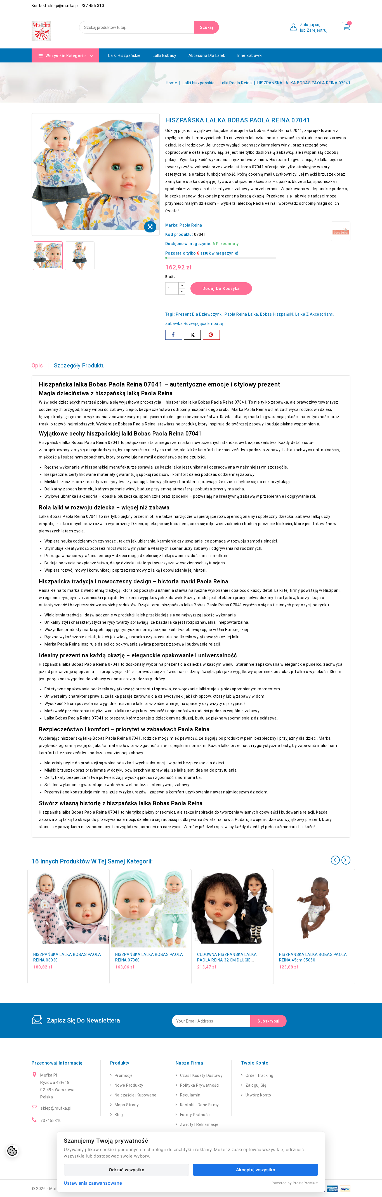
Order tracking (259, 1075)
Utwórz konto (258, 1095)
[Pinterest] (211, 334)
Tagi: (170, 314)
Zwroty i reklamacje (199, 1124)
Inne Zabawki (250, 55)
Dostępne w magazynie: (188, 243)
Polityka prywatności (200, 1085)
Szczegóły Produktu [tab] (79, 365)
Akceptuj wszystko (255, 1169)
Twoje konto (255, 1063)
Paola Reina (191, 225)
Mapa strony (127, 1105)
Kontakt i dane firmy (199, 1105)
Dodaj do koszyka (221, 288)
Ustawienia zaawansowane (93, 1183)
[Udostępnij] (174, 334)
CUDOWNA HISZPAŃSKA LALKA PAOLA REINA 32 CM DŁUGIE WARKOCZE (227, 960)
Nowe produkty (129, 1085)
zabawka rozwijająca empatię (194, 323)
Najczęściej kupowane (136, 1095)
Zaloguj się (256, 1085)
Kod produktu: (179, 234)
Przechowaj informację (57, 1063)
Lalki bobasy (164, 55)
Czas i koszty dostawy (201, 1075)
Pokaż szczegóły (106, 889)
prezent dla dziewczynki (199, 314)
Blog (119, 1114)
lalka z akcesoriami (314, 314)
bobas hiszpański (276, 314)
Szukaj (206, 27)
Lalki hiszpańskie (124, 55)
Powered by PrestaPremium (295, 1183)
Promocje (124, 1075)
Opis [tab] (37, 365)
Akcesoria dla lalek (206, 55)
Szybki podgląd (106, 877)
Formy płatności (195, 1114)
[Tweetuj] (192, 334)
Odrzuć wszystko (126, 1169)
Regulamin (190, 1095)
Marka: (172, 225)
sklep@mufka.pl (56, 1108)
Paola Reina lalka (241, 314)
